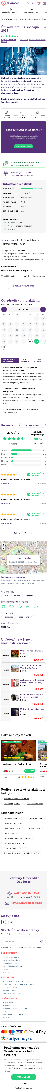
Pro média (7, 1017)
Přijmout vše (23, 1077)
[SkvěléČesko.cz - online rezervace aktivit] (12, 3)
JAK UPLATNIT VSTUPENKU (9, 361)
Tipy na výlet (8, 972)
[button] (38, 556)
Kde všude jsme (9, 1002)
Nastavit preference (23, 1088)
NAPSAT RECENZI (32, 425)
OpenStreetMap (34, 573)
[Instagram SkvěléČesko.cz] (11, 922)
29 (36, 341)
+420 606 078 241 (26, 893)
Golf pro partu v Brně (33, 818)
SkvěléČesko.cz (8, 19)
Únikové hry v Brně (12, 804)
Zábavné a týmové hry (11, 12)
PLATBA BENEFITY (25, 361)
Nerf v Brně (9, 833)
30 (43, 341)
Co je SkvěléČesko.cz (12, 960)
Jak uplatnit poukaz (11, 963)
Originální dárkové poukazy (14, 966)
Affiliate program (10, 990)
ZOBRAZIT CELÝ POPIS (23, 286)
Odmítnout (23, 1084)
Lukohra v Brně (33, 828)
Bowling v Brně (10, 818)
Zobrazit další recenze (23, 533)
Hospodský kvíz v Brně (14, 823)
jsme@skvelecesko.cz (26, 903)
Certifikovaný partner (11, 993)
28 (30, 341)
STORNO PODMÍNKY (38, 361)
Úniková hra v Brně (35, 804)
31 (4, 347)
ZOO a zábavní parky (32, 12)
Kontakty (6, 1005)
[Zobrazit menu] (44, 3)
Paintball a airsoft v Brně (14, 843)
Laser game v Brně (12, 828)
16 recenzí (13, 444)
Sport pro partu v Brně (13, 848)
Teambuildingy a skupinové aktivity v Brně (22, 853)
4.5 (2, 36)
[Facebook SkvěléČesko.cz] (3, 922)
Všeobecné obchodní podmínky (16, 1014)
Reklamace (7, 969)
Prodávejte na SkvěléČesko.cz (15, 981)
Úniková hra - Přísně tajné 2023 (15, 479)
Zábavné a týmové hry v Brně (16, 799)
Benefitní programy (11, 957)
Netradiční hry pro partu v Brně (17, 838)
